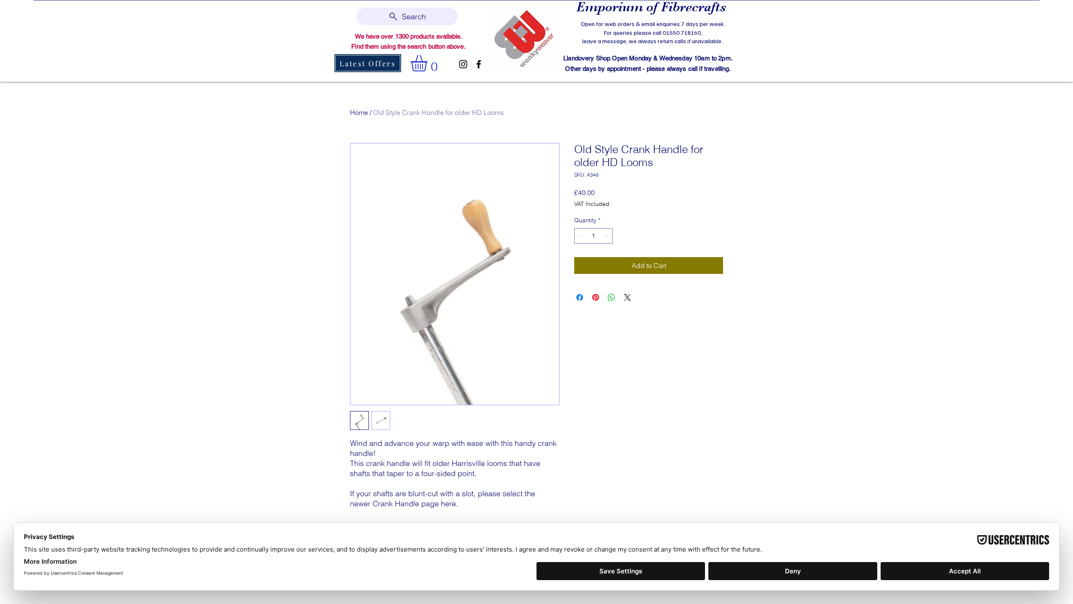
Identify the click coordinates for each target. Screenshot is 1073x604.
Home (359, 112)
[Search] (733, 40)
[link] (428, 63)
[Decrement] (580, 236)
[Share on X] (627, 297)
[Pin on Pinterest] (596, 297)
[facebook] (478, 64)
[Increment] (606, 236)
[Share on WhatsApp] (611, 297)
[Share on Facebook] (580, 297)
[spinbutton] (593, 236)
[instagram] (463, 64)
